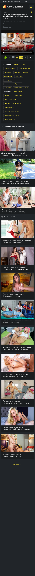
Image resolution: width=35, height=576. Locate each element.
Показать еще (17, 464)
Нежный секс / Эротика (12, 84)
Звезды (25, 72)
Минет (24, 64)
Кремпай (18, 76)
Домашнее (8, 76)
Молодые (7, 72)
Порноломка (17, 91)
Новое (16, 64)
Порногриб (18, 95)
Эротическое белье (21, 87)
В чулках (7, 87)
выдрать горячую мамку (12, 103)
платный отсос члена (11, 111)
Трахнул (7, 95)
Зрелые (17, 72)
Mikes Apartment (10, 119)
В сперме (7, 80)
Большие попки (24, 68)
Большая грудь (9, 68)
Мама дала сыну (10, 99)
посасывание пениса (11, 115)
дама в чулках (9, 107)
